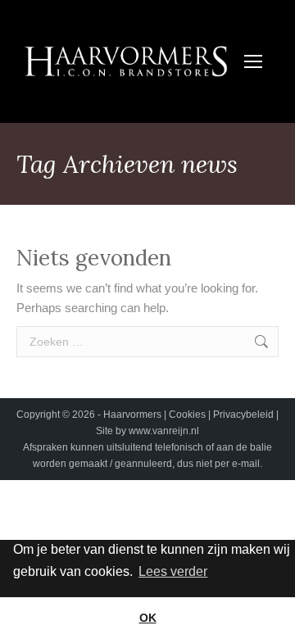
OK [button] (148, 617)
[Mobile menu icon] (253, 61)
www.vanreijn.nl (164, 431)
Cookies (188, 414)
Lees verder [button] (172, 571)
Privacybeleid (244, 414)
